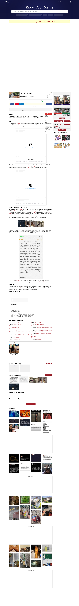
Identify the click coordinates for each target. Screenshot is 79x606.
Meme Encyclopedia (44, 1)
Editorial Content (58, 15)
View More (62, 118)
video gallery (33, 106)
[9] (31, 322)
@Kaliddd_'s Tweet (16, 337)
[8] (35, 211)
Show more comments (31, 404)
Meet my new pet (31, 159)
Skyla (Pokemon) (65, 140)
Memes (50, 15)
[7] (22, 208)
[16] (16, 285)
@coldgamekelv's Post (17, 322)
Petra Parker (56, 140)
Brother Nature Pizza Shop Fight (14, 354)
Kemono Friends (56, 149)
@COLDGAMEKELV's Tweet (39, 324)
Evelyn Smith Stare (57, 105)
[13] (39, 281)
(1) (60, 124)
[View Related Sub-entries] (25, 94)
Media (53, 1)
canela (51, 127)
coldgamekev (47, 126)
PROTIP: (11, 106)
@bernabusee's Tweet (38, 322)
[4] (9, 328)
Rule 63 (63, 149)
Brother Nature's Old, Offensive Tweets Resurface (43, 333)
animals (50, 126)
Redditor (17, 280)
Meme (62, 104)
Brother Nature (38, 339)
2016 (45, 121)
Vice (28, 167)
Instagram (18, 123)
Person (48, 113)
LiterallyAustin (31, 96)
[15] (46, 281)
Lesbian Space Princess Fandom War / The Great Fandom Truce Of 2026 (66, 115)
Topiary (55, 114)
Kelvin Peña (25, 161)
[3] (9, 325)
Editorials (59, 1)
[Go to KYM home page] (7, 2)
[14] (43, 281)
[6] (9, 334)
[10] (42, 228)
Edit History (67, 121)
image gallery (22, 106)
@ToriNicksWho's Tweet (16, 339)
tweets (21, 209)
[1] (9, 322)
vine (47, 128)
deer (45, 128)
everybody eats (47, 127)
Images (44, 15)
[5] (34, 166)
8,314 (49, 94)
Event (66, 113)
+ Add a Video (48, 363)
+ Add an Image (48, 375)
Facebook (46, 130)
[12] (34, 281)
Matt (27, 97)
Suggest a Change (58, 121)
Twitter (46, 131)
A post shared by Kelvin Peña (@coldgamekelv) (25, 203)
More (65, 1)
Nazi (15, 210)
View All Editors (62, 129)
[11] (31, 325)
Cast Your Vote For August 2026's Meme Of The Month (39, 22)
